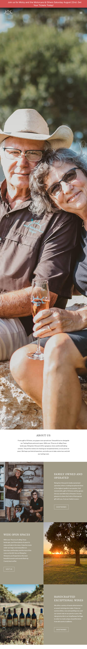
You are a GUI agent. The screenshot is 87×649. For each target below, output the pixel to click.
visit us (9, 569)
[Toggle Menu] (81, 13)
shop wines (61, 507)
